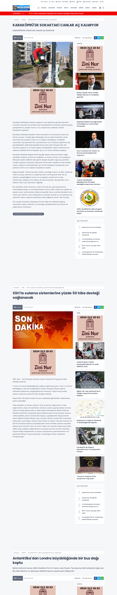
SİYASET (59, 8)
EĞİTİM (81, 8)
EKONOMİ (52, 8)
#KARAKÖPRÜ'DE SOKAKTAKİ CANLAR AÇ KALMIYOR (28, 214)
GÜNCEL (44, 8)
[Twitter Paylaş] (98, 37)
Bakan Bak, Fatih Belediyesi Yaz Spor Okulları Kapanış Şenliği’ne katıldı (55, 13)
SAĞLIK (94, 8)
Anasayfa (16, 20)
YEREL (23, 287)
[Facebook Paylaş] (95, 37)
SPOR (66, 8)
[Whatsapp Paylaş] (102, 37)
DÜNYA (87, 8)
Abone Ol (77, 38)
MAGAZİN (74, 8)
